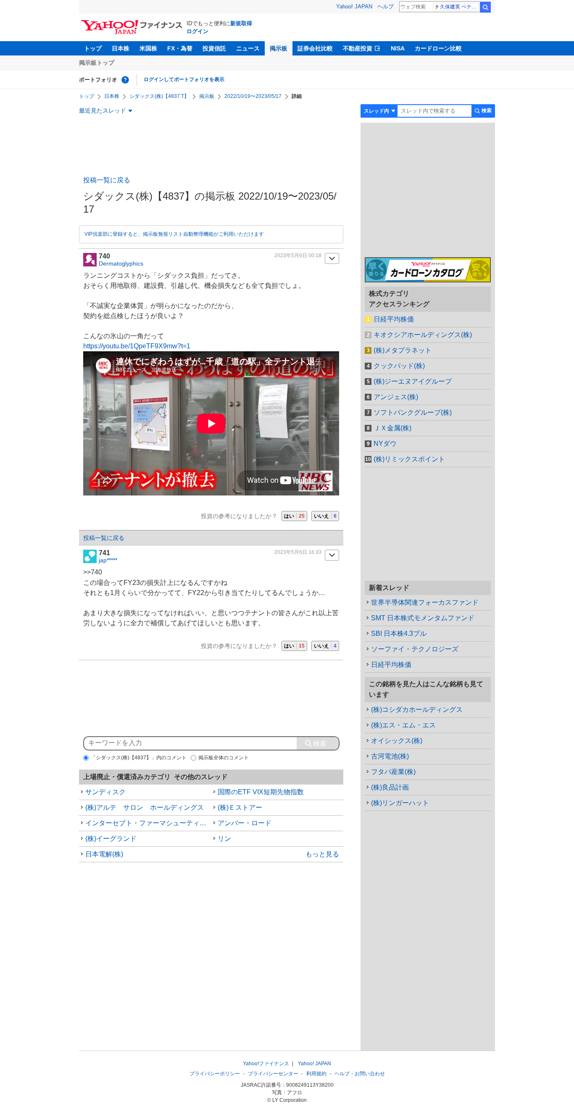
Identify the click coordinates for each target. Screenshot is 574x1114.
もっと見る (322, 854)
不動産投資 (357, 48)
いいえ (325, 516)
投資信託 (214, 48)
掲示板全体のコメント (223, 758)
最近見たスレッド (102, 110)
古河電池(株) (390, 756)
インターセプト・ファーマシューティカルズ (148, 823)
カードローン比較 (438, 48)
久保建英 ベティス (459, 7)
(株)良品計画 (390, 787)
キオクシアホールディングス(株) (423, 334)
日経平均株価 (394, 319)
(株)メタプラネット (403, 350)
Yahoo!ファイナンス (266, 1064)
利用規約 (316, 1074)
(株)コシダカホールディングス (417, 709)
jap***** (108, 560)
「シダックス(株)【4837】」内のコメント (139, 758)
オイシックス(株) (396, 740)
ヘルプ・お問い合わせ (359, 1074)
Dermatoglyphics (121, 263)
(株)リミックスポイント (409, 459)
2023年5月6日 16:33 (297, 552)
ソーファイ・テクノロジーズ (414, 649)
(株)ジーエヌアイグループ (413, 381)
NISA (398, 48)
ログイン (197, 31)
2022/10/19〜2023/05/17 (253, 96)
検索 (485, 7)
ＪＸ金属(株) (392, 428)
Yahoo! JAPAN (354, 6)
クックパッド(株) (399, 365)
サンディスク (105, 791)
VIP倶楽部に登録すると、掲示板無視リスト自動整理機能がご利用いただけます (174, 234)
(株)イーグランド (111, 838)
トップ (93, 48)
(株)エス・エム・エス (403, 725)
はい (294, 516)
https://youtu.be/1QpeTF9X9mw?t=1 (136, 346)
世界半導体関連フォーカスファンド (425, 602)
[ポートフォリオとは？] (125, 79)
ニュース (248, 48)
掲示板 (278, 48)
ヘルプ (385, 6)
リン (224, 838)
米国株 (148, 48)
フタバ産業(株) (393, 771)
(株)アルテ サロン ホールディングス (144, 807)
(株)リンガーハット (400, 802)
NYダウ (385, 443)
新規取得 (241, 23)
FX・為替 (179, 48)
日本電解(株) (104, 854)
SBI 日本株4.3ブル (399, 633)
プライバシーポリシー (215, 1074)
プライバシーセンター (273, 1074)
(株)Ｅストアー (240, 807)
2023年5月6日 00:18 (297, 255)
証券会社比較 (315, 48)
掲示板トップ (96, 62)
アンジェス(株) (396, 396)
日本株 (120, 48)
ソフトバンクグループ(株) (413, 412)
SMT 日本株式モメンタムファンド (422, 618)
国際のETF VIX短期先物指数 (261, 791)
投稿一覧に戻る (106, 180)
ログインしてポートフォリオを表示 (184, 79)
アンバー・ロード (244, 823)
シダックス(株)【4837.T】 (159, 96)
